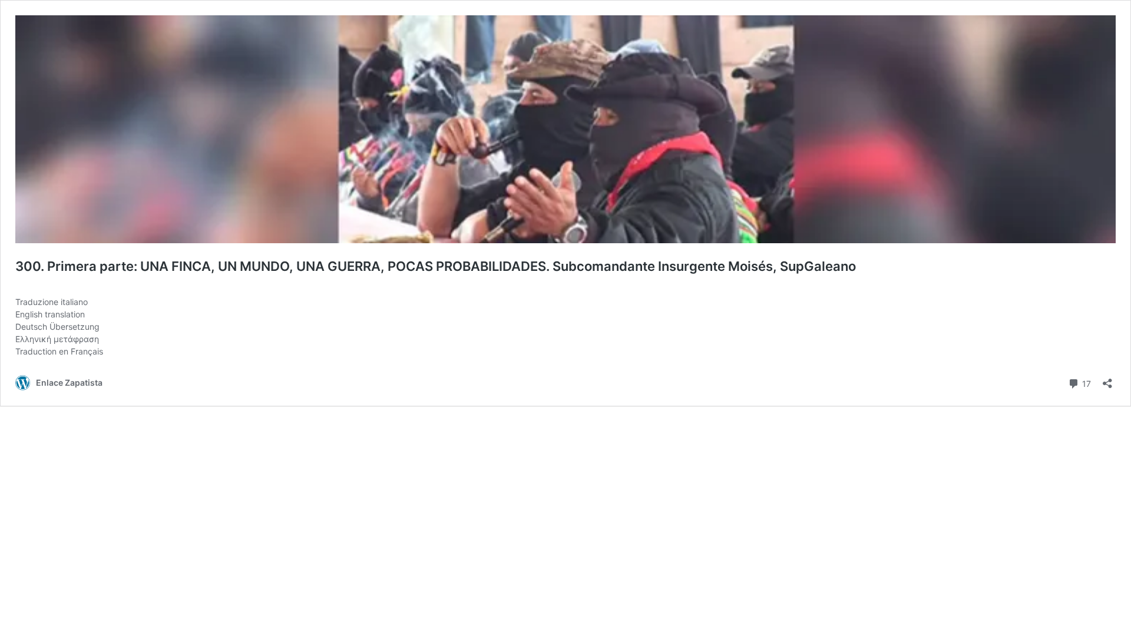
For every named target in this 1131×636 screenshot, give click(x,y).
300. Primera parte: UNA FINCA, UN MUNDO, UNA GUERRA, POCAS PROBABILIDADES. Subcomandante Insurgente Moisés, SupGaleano (435, 266)
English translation (50, 314)
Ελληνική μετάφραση (57, 339)
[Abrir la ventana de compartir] (1107, 379)
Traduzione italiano (51, 302)
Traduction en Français (59, 351)
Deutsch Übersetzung (57, 327)
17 (1085, 383)
